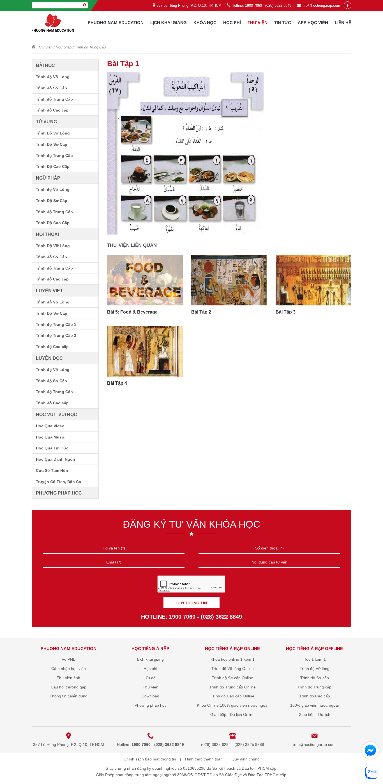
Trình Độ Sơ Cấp (51, 144)
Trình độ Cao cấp (52, 110)
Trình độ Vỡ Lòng (53, 77)
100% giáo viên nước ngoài (314, 705)
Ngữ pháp (63, 47)
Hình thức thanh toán (204, 759)
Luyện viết (49, 290)
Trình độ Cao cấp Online (232, 696)
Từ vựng (46, 121)
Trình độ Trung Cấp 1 (56, 324)
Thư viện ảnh (68, 678)
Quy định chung (246, 759)
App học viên (313, 22)
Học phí (232, 22)
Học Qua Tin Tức (52, 448)
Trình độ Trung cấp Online (232, 687)
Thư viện (257, 22)
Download (150, 696)
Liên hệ (343, 22)
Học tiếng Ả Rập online (232, 648)
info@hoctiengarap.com (321, 5)
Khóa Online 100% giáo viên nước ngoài (232, 705)
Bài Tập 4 (117, 383)
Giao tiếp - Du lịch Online (232, 714)
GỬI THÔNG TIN (191, 603)
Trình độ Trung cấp (314, 687)
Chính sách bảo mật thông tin (150, 759)
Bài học (45, 65)
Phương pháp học (59, 493)
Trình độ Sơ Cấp (51, 88)
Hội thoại (47, 234)
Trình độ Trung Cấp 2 (56, 335)
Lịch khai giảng (168, 22)
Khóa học (204, 22)
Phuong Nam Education (116, 22)
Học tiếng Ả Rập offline (314, 648)
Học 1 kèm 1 (314, 659)
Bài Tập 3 (286, 312)
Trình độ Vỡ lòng (314, 668)
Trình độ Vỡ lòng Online (232, 668)
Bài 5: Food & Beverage (132, 312)
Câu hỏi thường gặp (68, 687)
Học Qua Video (50, 426)
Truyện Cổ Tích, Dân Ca (58, 481)
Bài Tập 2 (201, 312)
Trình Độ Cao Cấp (53, 166)
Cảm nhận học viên (68, 668)
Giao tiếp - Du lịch (314, 714)
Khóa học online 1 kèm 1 (233, 659)
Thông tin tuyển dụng (68, 696)
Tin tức (282, 22)
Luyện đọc (49, 358)
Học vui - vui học (56, 414)
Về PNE (68, 659)
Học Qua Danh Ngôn (55, 459)
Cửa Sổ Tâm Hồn (52, 470)
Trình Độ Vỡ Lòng (53, 133)
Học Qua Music (50, 437)
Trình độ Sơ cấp (314, 678)
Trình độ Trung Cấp (90, 47)
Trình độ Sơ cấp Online (232, 678)
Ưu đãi (150, 678)
